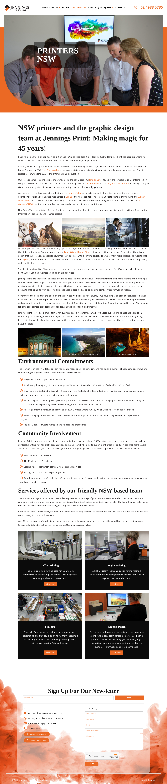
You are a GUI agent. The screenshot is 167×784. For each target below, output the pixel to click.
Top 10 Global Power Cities (77, 252)
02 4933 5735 (152, 7)
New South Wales (50, 170)
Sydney (26, 259)
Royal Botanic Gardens (119, 183)
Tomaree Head (92, 183)
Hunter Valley (74, 193)
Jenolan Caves (95, 179)
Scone (69, 196)
